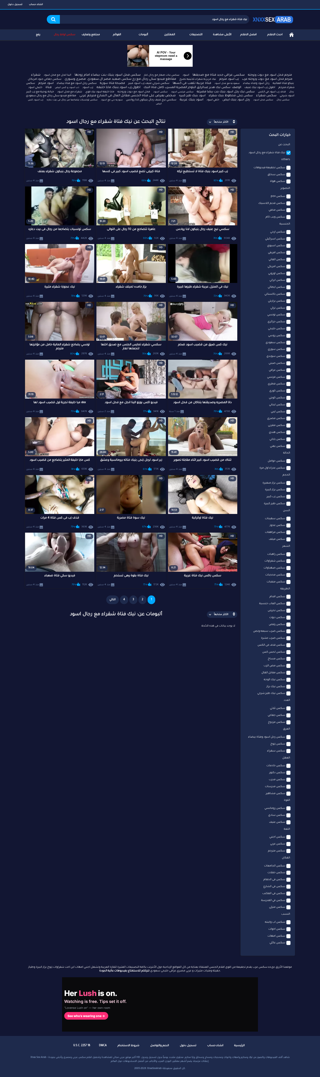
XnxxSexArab (154, 1068)
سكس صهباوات (274, 568)
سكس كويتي (277, 397)
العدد (287, 700)
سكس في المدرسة (273, 900)
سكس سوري (276, 349)
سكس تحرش (276, 610)
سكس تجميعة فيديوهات (269, 167)
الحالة (286, 453)
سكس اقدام (277, 596)
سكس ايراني (277, 280)
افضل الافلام (248, 34)
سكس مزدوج (276, 722)
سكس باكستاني (274, 294)
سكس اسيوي (276, 245)
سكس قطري (276, 384)
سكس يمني (277, 446)
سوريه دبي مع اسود (112, 100)
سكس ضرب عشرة (273, 638)
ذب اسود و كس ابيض (67, 87)
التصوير (285, 188)
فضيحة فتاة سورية (112, 83)
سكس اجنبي (277, 837)
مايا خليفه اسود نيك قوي (99, 92)
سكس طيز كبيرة (274, 503)
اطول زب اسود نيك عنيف (259, 87)
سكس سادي (276, 815)
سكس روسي (276, 335)
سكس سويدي (275, 356)
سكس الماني (277, 259)
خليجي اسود (35, 87)
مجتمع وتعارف (91, 34)
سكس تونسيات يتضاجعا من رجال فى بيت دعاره (72, 100)
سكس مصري (276, 418)
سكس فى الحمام (274, 879)
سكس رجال (283, 100)
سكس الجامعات (274, 866)
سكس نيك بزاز (275, 686)
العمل (286, 758)
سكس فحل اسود (263, 100)
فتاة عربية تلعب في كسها (192, 83)
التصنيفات (195, 34)
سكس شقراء (266, 96)
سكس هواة (277, 181)
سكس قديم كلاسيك (271, 203)
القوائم (117, 34)
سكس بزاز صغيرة (274, 483)
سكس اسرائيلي (275, 239)
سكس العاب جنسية (272, 603)
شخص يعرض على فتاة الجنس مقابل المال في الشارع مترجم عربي (127, 96)
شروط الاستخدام (128, 1045)
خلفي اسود (213, 100)
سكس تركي (277, 308)
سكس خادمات (275, 765)
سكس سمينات (275, 518)
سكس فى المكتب (273, 893)
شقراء (35, 75)
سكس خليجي (276, 328)
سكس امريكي (276, 266)
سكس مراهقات (275, 532)
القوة (287, 800)
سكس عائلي (277, 942)
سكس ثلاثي (277, 708)
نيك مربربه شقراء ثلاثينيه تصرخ (197, 79)
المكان (286, 857)
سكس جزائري (276, 321)
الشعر (286, 546)
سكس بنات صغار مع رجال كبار (161, 75)
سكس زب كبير (276, 496)
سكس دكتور (277, 772)
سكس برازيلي (276, 301)
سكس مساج (276, 658)
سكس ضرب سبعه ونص (269, 631)
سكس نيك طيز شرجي (271, 693)
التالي (112, 599)
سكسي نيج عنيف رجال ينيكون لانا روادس (151, 99)
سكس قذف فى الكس (271, 645)
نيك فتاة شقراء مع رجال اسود (267, 152)
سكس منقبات (276, 581)
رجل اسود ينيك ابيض (236, 99)
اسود (186, 75)
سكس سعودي (275, 342)
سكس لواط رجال (64, 34)
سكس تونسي (276, 314)
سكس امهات (276, 936)
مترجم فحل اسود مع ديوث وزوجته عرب (267, 79)
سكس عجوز (277, 525)
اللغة (287, 829)
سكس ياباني (277, 439)
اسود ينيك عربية (191, 100)
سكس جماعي (276, 715)
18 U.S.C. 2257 (81, 1045)
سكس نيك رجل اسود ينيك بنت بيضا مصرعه (226, 91)
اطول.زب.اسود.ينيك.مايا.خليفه (118, 87)
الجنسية (285, 224)
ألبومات (143, 34)
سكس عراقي (277, 370)
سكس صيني (277, 363)
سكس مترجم (276, 851)
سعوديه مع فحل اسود (227, 83)
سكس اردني (277, 232)
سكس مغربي (276, 425)
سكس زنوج (277, 744)
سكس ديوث (277, 617)
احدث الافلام (275, 34)
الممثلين (169, 34)
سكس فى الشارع (274, 886)
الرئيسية (291, 34)
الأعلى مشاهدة (222, 34)
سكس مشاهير (275, 793)
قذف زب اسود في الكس (272, 92)
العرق (286, 729)
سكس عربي (277, 844)
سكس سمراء (276, 751)
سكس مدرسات (275, 786)
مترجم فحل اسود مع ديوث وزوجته (270, 75)
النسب (285, 914)
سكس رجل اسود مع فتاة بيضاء (77, 83)
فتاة (48, 87)
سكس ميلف (277, 539)
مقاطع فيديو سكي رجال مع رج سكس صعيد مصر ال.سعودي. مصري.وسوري (120, 79)
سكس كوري (277, 390)
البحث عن (284, 144)
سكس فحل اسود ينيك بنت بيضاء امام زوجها (107, 75)
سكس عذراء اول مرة (272, 468)
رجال (291, 92)
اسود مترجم (46, 83)
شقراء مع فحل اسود (69, 92)
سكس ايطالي (276, 287)
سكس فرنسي (276, 377)
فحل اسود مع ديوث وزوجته (134, 92)
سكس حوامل (276, 461)
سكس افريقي (276, 252)
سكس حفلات (276, 872)
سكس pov (278, 196)
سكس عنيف (277, 822)
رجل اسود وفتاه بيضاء (256, 83)
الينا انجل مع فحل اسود (57, 75)
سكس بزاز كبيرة (275, 489)
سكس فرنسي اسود (182, 92)
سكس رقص (277, 624)
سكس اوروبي (276, 273)
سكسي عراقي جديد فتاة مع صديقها (218, 75)
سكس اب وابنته (275, 922)
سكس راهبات (276, 554)
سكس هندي (277, 432)
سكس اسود (160, 92)
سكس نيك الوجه (274, 679)
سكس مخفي (277, 210)
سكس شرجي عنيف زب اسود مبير (148, 83)
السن (286, 510)
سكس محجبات (275, 575)
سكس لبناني (277, 404)
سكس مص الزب (274, 665)
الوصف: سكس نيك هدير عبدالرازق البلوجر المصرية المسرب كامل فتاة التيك (192, 87)
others (285, 159)
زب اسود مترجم (229, 79)
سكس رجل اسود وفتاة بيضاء (266, 737)
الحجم (286, 475)
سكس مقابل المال (273, 672)
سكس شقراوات (274, 561)
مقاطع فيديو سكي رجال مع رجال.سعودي (51, 95)
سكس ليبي (278, 411)
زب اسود (88, 87)
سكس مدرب (277, 779)
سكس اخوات (276, 929)
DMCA (103, 1045)
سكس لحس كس (273, 652)
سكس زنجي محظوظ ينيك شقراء (231, 95)
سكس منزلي (277, 907)
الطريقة (285, 588)
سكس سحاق (276, 174)
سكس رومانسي (274, 808)
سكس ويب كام (275, 217)
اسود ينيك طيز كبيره (192, 95)
